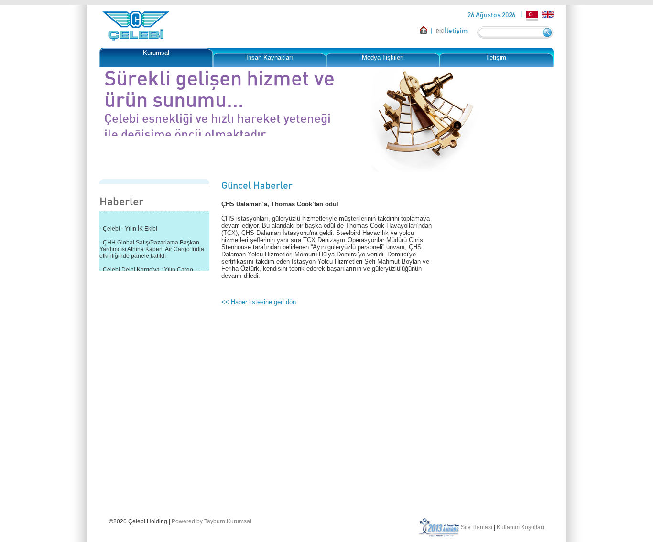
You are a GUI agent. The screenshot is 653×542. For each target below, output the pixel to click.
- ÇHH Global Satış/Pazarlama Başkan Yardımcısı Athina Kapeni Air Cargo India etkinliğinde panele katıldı (151, 248)
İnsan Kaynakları (269, 57)
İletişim (456, 30)
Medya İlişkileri (382, 57)
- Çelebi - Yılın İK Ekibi (128, 227)
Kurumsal (156, 52)
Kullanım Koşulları (520, 527)
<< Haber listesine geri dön (258, 302)
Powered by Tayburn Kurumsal (211, 521)
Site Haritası (476, 527)
